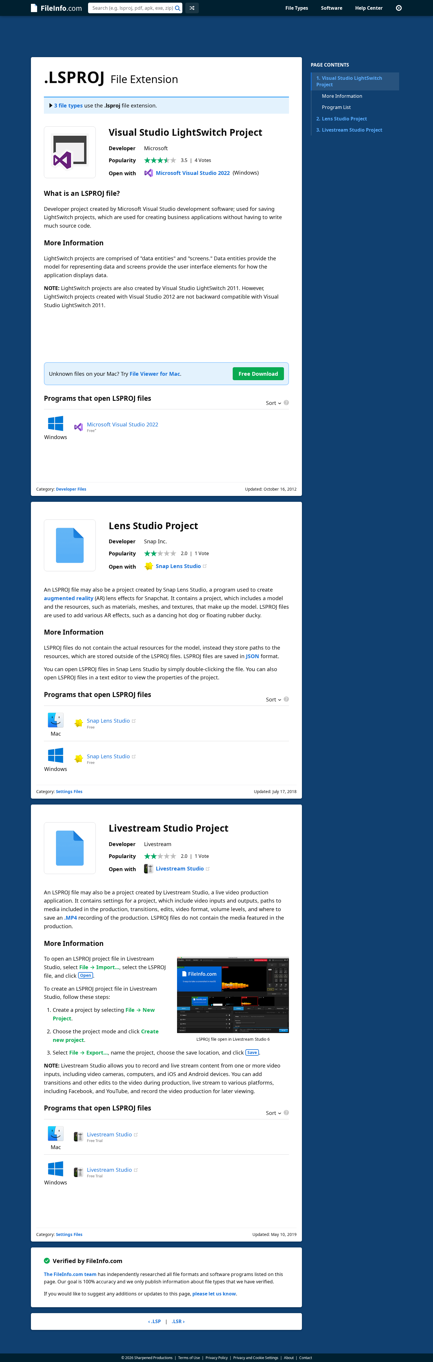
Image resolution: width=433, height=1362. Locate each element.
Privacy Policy (217, 1357)
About (289, 1357)
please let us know (214, 1293)
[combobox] (135, 8)
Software (331, 8)
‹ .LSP (154, 1321)
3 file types (68, 105)
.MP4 (70, 917)
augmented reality (68, 598)
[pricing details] (285, 402)
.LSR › (178, 1321)
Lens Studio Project (341, 118)
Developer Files (71, 489)
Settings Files (69, 791)
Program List (336, 107)
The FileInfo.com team (70, 1274)
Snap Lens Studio (178, 566)
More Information (342, 96)
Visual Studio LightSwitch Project (349, 81)
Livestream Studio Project (349, 130)
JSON (252, 656)
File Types (296, 8)
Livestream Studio (180, 868)
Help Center (369, 8)
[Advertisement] (216, 36)
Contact (305, 1357)
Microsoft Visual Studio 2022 (193, 172)
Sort (271, 403)
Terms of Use (189, 1357)
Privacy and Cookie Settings (255, 1357)
